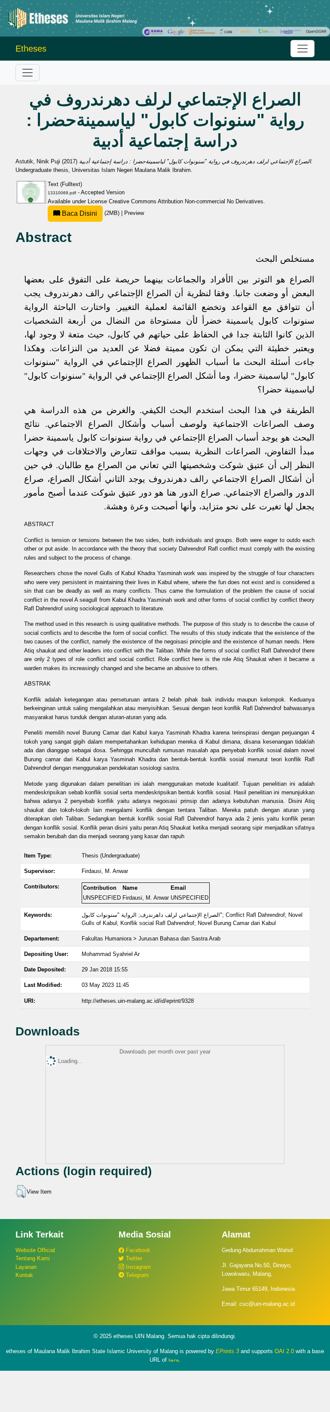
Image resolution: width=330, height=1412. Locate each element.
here (173, 1360)
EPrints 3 (227, 1351)
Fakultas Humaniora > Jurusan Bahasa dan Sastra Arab (151, 938)
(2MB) (90, 213)
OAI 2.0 (284, 1351)
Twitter (133, 1258)
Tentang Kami (32, 1258)
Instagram (137, 1267)
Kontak (24, 1275)
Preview (134, 213)
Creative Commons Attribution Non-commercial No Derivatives (186, 201)
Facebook (137, 1250)
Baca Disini (78, 213)
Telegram (136, 1275)
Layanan (26, 1267)
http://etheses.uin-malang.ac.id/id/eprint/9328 (138, 1001)
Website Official (35, 1250)
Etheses (30, 48)
